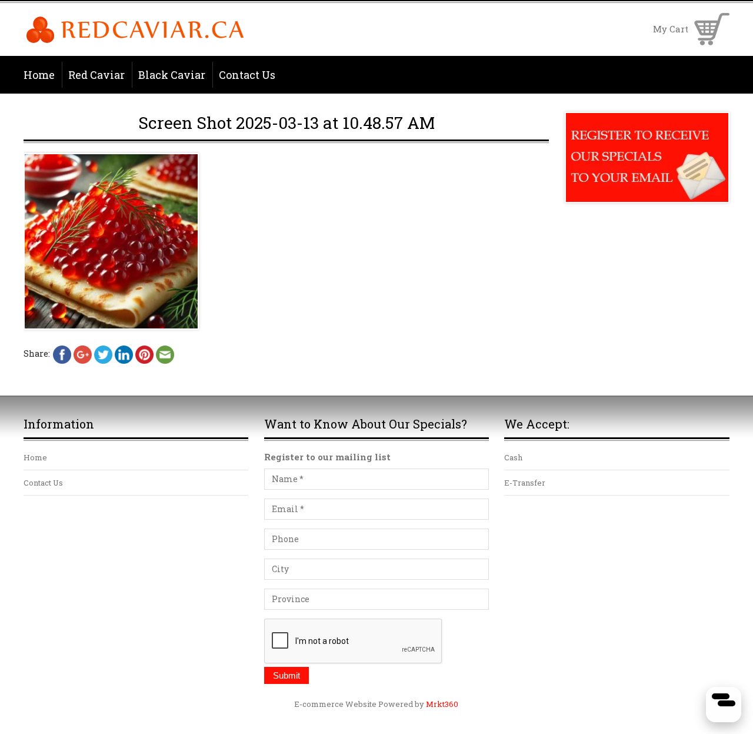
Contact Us (247, 75)
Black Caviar (171, 75)
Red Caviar (96, 75)
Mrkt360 (442, 704)
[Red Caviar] (135, 41)
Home (39, 75)
